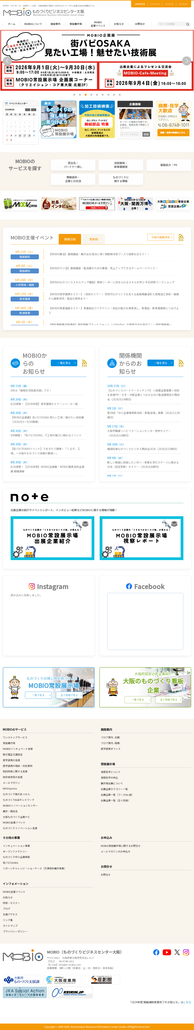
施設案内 (55, 24)
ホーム (11, 24)
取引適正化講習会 (13, 754)
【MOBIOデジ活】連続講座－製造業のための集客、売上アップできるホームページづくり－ (103, 268)
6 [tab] (103, 95)
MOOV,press (10, 788)
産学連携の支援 (11, 760)
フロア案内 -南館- (110, 743)
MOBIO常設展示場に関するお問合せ (121, 846)
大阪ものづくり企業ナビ (16, 817)
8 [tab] (114, 95)
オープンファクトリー (15, 851)
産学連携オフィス (110, 749)
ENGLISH (155, 4)
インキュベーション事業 (16, 846)
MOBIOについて (33, 24)
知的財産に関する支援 (15, 771)
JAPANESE (140, 4)
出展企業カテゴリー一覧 (114, 789)
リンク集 (8, 920)
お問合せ (140, 24)
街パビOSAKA (10, 862)
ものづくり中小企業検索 (16, 857)
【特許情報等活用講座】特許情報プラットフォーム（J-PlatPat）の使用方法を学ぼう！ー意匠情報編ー (110, 324)
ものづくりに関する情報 (121, 179)
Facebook (149, 586)
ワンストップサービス (15, 737)
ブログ (6, 908)
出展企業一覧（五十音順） (115, 800)
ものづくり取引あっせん (16, 794)
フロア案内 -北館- (110, 737)
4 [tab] (92, 95)
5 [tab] (97, 95)
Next (186, 61)
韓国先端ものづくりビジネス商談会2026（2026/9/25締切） (143, 449)
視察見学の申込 (109, 777)
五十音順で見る (69, 695)
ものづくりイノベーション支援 (20, 828)
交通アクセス (10, 914)
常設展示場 (76, 24)
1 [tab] (75, 95)
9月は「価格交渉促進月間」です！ (31, 390)
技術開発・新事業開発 (121, 165)
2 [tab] (80, 95)
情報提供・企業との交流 (73, 179)
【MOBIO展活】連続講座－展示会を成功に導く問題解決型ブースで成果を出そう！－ (99, 254)
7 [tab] (109, 95)
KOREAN (183, 4)
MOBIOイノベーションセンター (20, 805)
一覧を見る (64, 363)
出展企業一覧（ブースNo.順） (117, 794)
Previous (7, 61)
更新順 (93, 239)
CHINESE (169, 4)
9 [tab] (120, 95)
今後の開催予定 (160, 237)
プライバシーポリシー (15, 931)
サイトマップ (10, 925)
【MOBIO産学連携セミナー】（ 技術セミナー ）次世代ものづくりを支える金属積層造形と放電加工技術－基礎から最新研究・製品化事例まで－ (113, 296)
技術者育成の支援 (13, 777)
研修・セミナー (11, 903)
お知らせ (119, 24)
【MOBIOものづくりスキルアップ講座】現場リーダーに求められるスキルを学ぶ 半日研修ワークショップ (111, 282)
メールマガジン (11, 783)
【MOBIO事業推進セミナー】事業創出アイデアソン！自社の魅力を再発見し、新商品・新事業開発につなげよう (113, 310)
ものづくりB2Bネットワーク (18, 800)
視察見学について (110, 772)
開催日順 (70, 239)
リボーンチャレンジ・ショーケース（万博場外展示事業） (34, 868)
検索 (146, 134)
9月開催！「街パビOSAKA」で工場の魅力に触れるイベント (46, 435)
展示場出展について (112, 783)
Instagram (53, 586)
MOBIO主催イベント (98, 24)
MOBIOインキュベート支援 (18, 749)
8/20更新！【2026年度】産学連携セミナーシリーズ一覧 (44, 404)
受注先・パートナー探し (73, 165)
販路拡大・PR (168, 165)
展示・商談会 (10, 811)
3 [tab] (86, 95)
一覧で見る (38, 695)
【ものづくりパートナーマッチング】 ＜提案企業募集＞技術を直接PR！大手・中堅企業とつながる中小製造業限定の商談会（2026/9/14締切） (143, 394)
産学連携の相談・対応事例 (17, 766)
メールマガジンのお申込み (115, 851)
